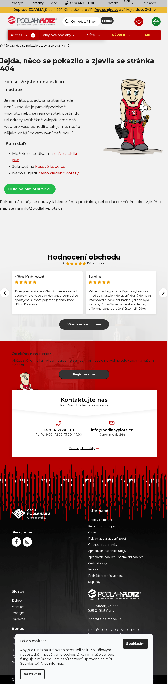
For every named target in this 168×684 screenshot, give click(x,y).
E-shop (17, 600)
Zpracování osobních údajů (107, 551)
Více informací (53, 664)
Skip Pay (94, 582)
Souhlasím (135, 644)
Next (163, 292)
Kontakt (94, 569)
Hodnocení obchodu (84, 257)
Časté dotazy (97, 563)
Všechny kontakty (82, 448)
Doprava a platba (100, 520)
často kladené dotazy (59, 173)
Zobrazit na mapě (102, 619)
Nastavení (32, 674)
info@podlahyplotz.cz (112, 430)
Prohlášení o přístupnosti (106, 576)
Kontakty (37, 3)
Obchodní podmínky (102, 545)
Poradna (113, 3)
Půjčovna (18, 619)
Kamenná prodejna (101, 526)
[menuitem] (23, 35)
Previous (4, 292)
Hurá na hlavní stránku (29, 189)
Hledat (107, 21)
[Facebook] (16, 542)
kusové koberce (50, 166)
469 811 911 (82, 3)
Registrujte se (106, 10)
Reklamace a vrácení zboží (107, 538)
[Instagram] (27, 542)
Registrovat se (84, 374)
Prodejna (17, 3)
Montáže (18, 607)
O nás (92, 532)
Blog (15, 650)
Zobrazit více (84, 324)
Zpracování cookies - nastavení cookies (115, 557)
